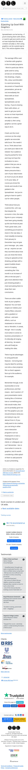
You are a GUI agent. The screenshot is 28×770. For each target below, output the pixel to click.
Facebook (6, 706)
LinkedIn (14, 706)
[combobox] (14, 8)
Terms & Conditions (7, 766)
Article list (6, 677)
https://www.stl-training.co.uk (11, 474)
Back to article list (8, 492)
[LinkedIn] (21, 715)
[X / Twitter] (16, 715)
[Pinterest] (23, 715)
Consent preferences (11, 768)
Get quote (14, 548)
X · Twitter (20, 702)
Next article (16, 19)
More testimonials (6, 633)
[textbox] (14, 8)
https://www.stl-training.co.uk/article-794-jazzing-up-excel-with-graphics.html (14, 485)
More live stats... (10, 525)
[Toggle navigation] (25, 3)
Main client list (5, 672)
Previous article (7, 19)
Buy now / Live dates (14, 541)
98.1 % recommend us (15, 523)
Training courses (6, 515)
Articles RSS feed (8, 680)
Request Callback (19, 719)
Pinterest (21, 706)
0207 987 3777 (8, 719)
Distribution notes (8, 495)
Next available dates (10, 508)
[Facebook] (18, 715)
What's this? (15, 680)
